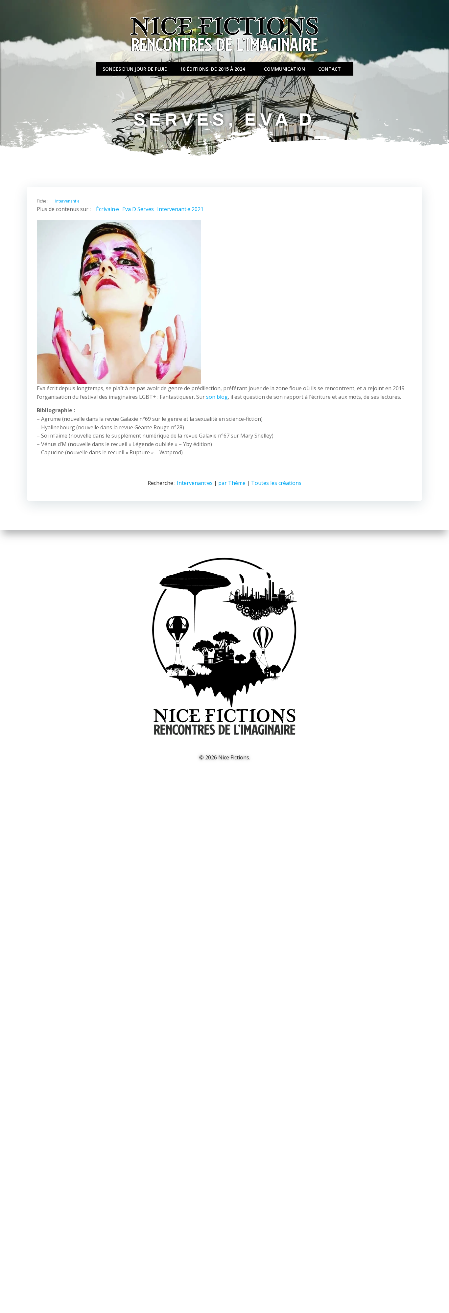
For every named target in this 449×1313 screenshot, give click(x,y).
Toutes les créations (276, 483)
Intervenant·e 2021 (180, 209)
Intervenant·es (195, 483)
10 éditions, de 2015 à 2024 (212, 69)
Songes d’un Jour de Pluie (135, 69)
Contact (329, 69)
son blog (217, 396)
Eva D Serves (138, 209)
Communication (284, 69)
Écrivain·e (107, 209)
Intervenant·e (67, 201)
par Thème (232, 483)
